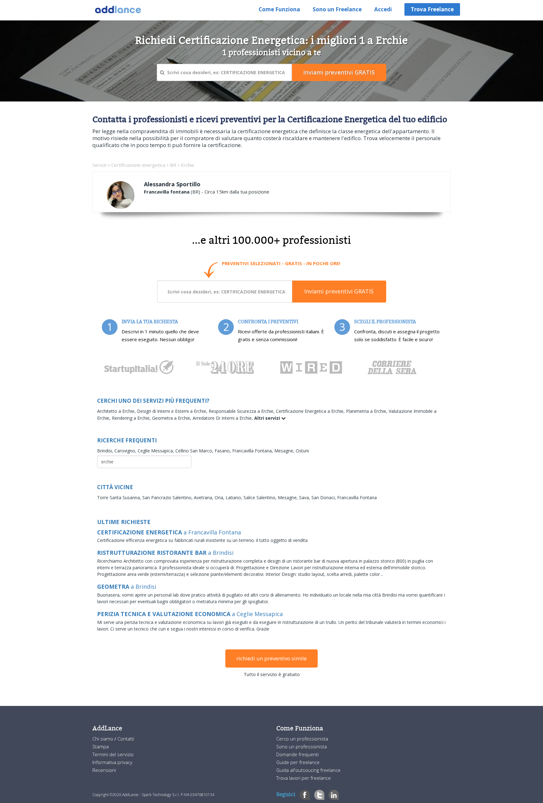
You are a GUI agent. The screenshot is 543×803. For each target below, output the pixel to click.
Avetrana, (204, 497)
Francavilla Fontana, (253, 451)
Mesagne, (285, 451)
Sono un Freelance (337, 9)
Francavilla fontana (166, 191)
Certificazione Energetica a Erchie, (311, 411)
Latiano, (235, 497)
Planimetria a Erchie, (367, 411)
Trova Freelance (432, 9)
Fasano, (223, 451)
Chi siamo (103, 738)
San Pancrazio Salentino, (168, 497)
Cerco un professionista (302, 738)
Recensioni (104, 770)
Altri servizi (267, 418)
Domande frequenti (297, 754)
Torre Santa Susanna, (119, 497)
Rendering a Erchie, (132, 418)
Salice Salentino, (261, 497)
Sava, (305, 497)
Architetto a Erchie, (117, 411)
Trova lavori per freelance (303, 778)
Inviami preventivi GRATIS (339, 291)
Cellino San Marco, (195, 451)
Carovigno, (126, 451)
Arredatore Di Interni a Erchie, (223, 418)
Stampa (100, 746)
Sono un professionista (301, 746)
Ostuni (302, 451)
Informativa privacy (112, 762)
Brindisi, (105, 451)
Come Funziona (279, 9)
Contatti (126, 738)
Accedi (383, 9)
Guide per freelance (298, 762)
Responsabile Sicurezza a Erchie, (242, 411)
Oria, (220, 497)
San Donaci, (324, 497)
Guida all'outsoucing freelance (308, 770)
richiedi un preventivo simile (271, 658)
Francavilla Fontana (357, 497)
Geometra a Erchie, (172, 418)
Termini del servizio (113, 754)
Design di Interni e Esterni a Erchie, (173, 411)
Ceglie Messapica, (156, 451)
